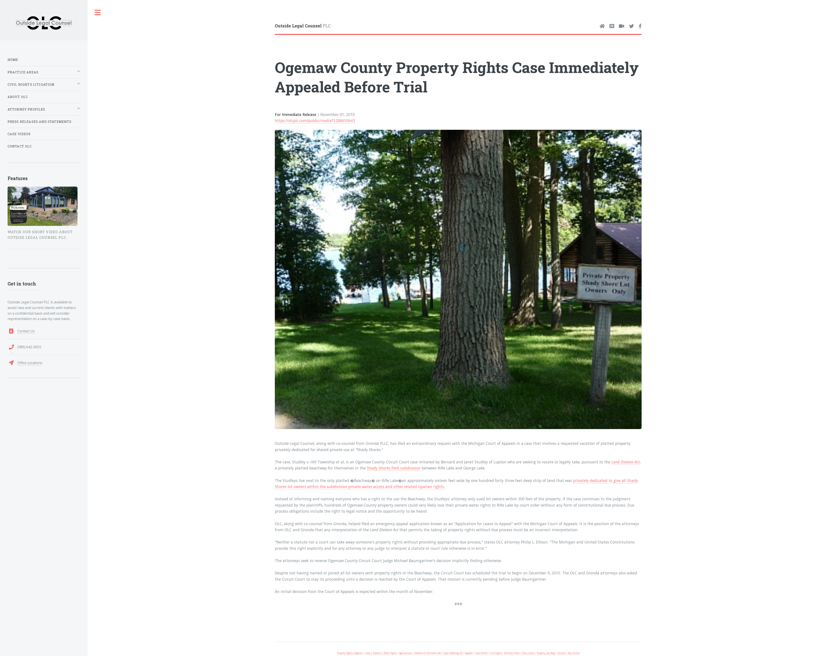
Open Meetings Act (453, 652)
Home (13, 60)
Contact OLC (20, 146)
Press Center (528, 652)
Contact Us (26, 331)
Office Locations (29, 362)
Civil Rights (496, 652)
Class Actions (481, 652)
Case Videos (19, 134)
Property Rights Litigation (350, 652)
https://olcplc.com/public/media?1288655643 (315, 120)
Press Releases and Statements (40, 122)
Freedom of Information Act (427, 652)
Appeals (469, 652)
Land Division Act (625, 461)
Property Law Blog (546, 652)
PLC (303, 26)
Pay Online (573, 652)
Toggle (98, 12)
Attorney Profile (512, 652)
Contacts (561, 652)
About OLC (18, 97)
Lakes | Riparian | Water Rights (381, 652)
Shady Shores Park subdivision (394, 468)
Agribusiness (405, 652)
